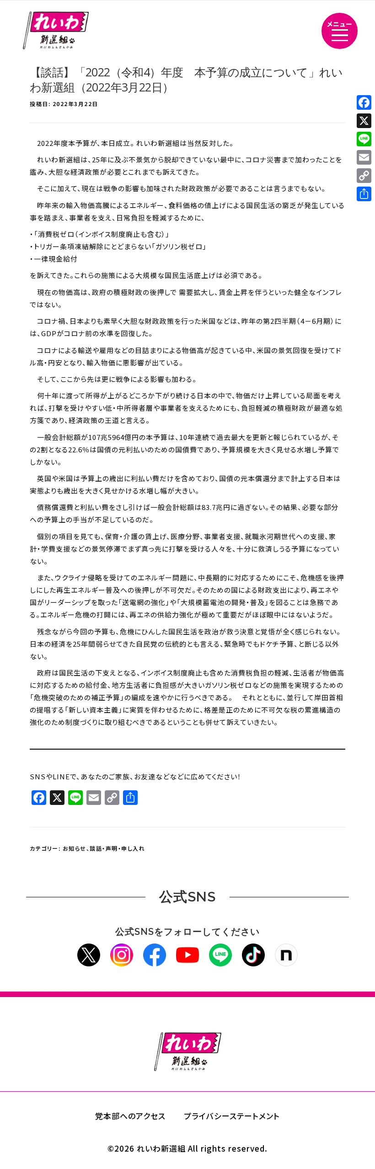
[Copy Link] (364, 175)
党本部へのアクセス (130, 1115)
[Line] (364, 139)
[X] (364, 121)
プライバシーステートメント (232, 1115)
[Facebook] (364, 102)
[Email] (364, 157)
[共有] (364, 194)
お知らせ (74, 848)
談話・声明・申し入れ (117, 848)
